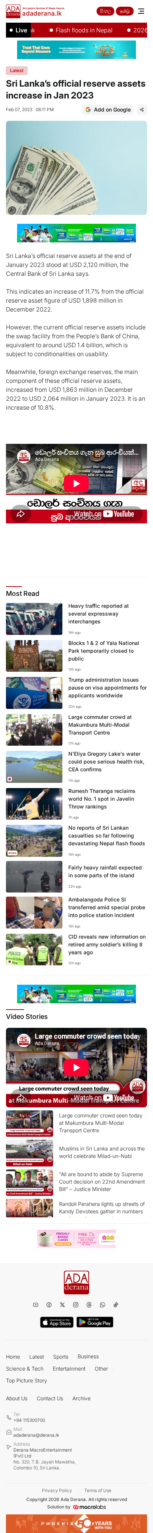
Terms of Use (97, 1490)
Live (21, 30)
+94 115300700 (29, 1420)
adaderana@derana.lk (36, 1435)
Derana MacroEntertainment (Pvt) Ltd (44, 1459)
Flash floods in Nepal (71, 30)
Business (88, 1356)
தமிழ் (125, 11)
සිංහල (105, 11)
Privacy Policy (57, 1490)
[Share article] (142, 109)
